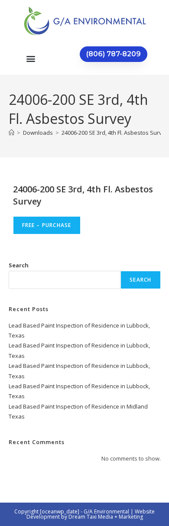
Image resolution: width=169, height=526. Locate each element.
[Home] (11, 132)
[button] (30, 58)
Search (19, 265)
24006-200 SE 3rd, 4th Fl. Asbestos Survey (115, 132)
